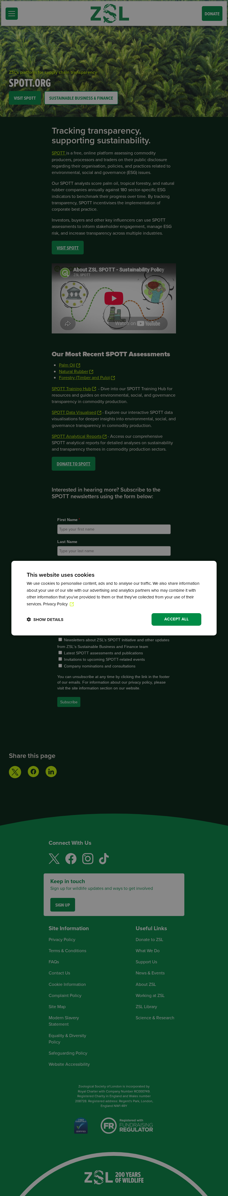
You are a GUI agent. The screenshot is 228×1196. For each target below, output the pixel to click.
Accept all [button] (176, 619)
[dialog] (114, 598)
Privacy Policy (56, 604)
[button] (45, 619)
